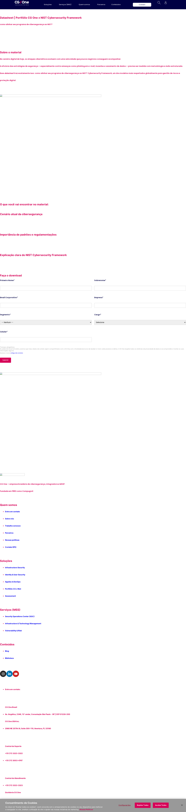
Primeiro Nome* (7, 280)
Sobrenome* (100, 280)
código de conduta (17, 353)
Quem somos (84, 4)
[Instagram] (3, 674)
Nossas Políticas (86, 809)
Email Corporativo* (9, 297)
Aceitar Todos (160, 805)
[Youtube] (16, 674)
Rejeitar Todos (142, 805)
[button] (48, 4)
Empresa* (98, 297)
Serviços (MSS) (65, 4)
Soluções (48, 4)
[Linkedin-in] (9, 674)
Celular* (4, 331)
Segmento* (5, 314)
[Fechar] (182, 805)
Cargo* (97, 314)
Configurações (125, 805)
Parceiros (101, 4)
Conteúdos (116, 4)
